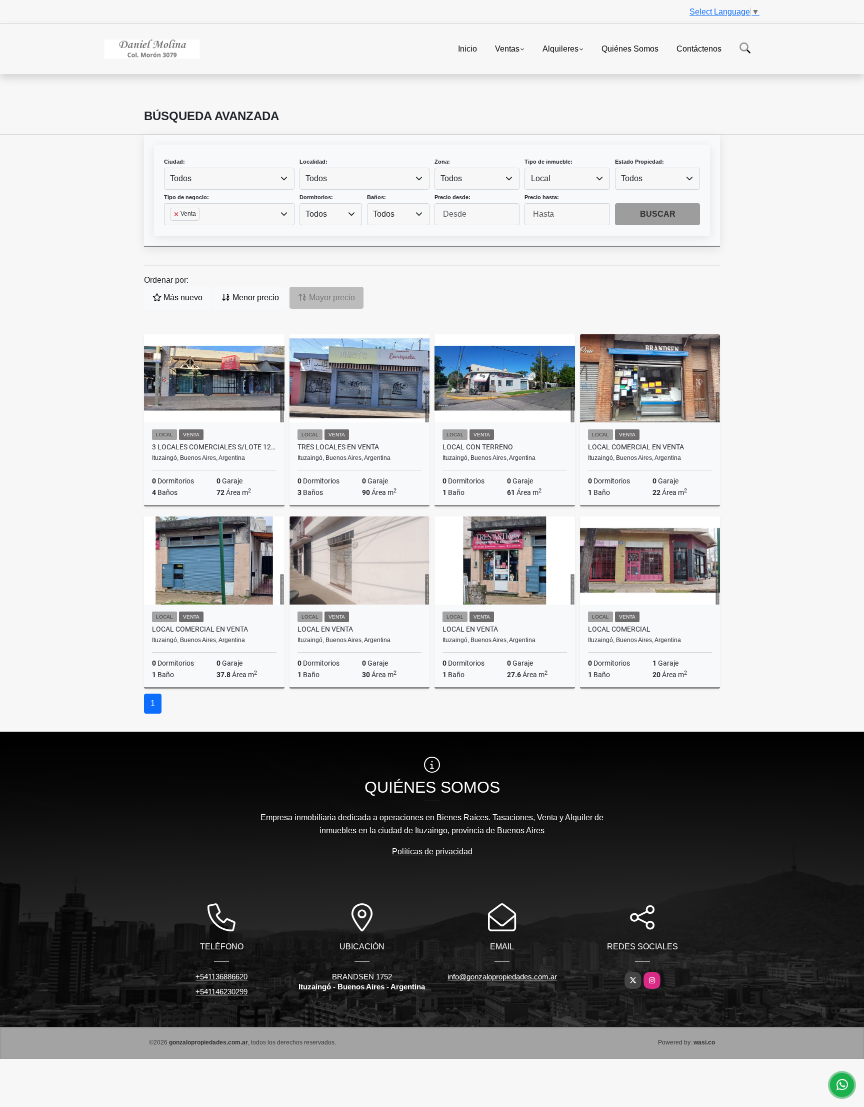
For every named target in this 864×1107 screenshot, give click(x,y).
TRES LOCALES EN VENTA (338, 447)
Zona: (442, 162)
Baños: (376, 197)
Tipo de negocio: (186, 197)
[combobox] (229, 179)
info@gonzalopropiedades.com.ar (502, 976)
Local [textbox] (540, 178)
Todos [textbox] (181, 178)
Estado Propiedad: (639, 162)
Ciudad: (174, 162)
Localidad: (314, 162)
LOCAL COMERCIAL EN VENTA (636, 447)
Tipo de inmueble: (548, 162)
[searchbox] (173, 230)
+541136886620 (222, 976)
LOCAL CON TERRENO (477, 447)
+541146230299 (222, 991)
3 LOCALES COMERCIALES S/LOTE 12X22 (214, 447)
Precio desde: (452, 197)
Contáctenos (699, 48)
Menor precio (254, 297)
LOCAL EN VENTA (325, 629)
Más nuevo (182, 297)
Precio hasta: (541, 197)
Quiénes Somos (630, 48)
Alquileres (560, 48)
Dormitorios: (316, 197)
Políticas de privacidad (432, 851)
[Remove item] (177, 214)
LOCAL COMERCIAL (619, 629)
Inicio (467, 48)
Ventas (507, 48)
